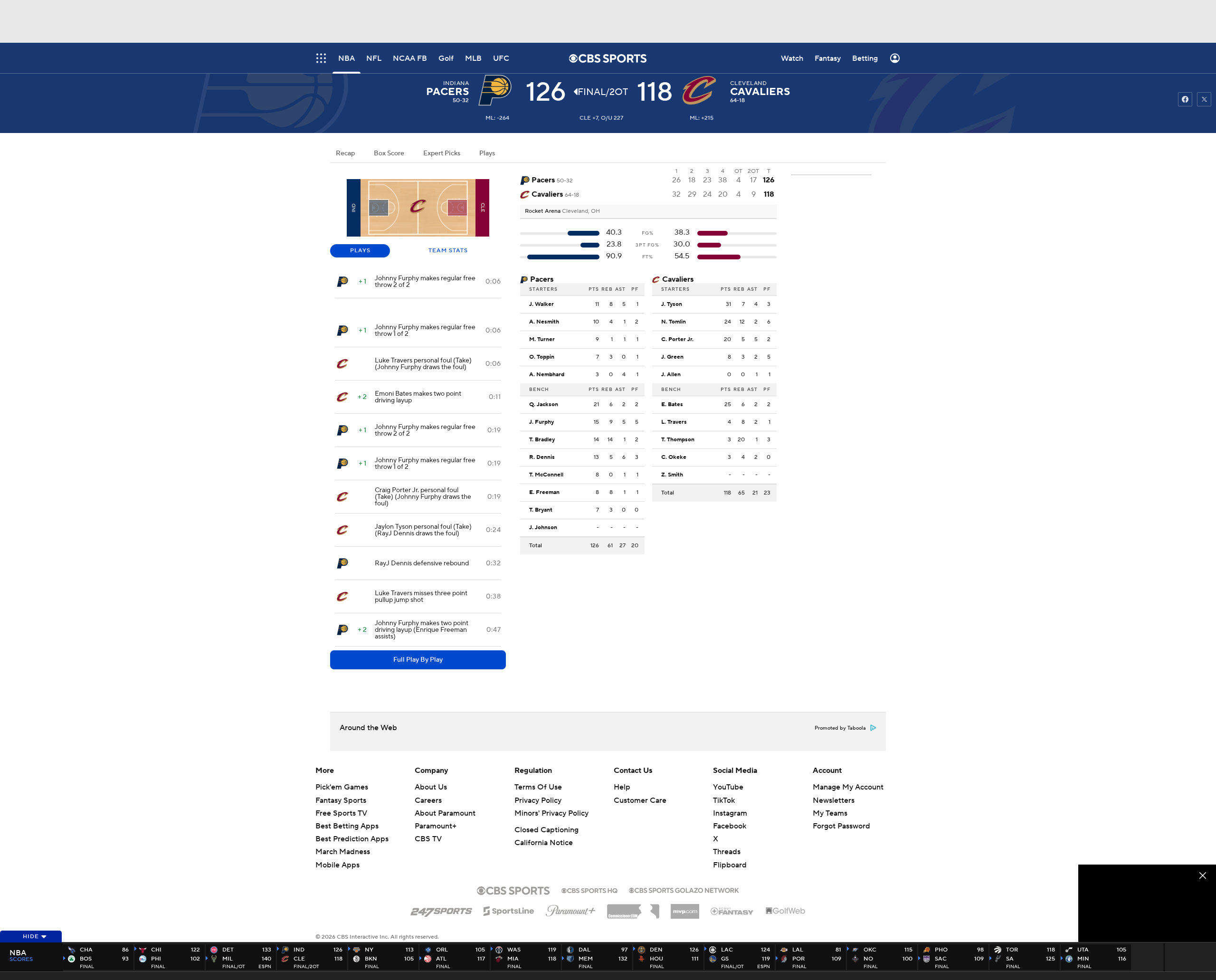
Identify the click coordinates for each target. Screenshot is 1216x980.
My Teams (830, 813)
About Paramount (445, 813)
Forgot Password (841, 826)
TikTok (724, 800)
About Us (431, 787)
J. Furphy (541, 422)
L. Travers (674, 422)
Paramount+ (435, 826)
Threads (727, 851)
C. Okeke (673, 457)
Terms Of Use (538, 787)
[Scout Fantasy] (732, 910)
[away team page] (497, 90)
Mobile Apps (337, 865)
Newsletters (834, 800)
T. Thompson (677, 440)
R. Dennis (542, 457)
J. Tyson (671, 304)
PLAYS (360, 250)
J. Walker (541, 304)
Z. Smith (672, 475)
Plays (487, 153)
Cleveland (748, 83)
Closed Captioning (546, 830)
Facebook (729, 826)
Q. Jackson (543, 405)
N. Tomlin (673, 322)
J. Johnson (543, 528)
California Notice (543, 842)
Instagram (730, 813)
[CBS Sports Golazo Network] (684, 889)
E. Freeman (544, 492)
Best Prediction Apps (352, 839)
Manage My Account (848, 787)
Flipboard (730, 865)
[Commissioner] (633, 908)
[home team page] (702, 90)
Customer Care (640, 800)
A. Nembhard (546, 375)
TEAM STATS (448, 250)
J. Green (672, 357)
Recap (345, 153)
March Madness (342, 851)
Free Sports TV (341, 813)
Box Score (389, 153)
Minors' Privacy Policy (551, 813)
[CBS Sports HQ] (589, 889)
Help (622, 787)
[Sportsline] (509, 909)
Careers (428, 800)
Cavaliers (760, 91)
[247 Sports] (441, 909)
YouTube (728, 787)
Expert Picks (441, 153)
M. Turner (542, 340)
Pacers (447, 91)
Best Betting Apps (347, 826)
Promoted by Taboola (840, 728)
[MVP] (685, 908)
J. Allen (671, 375)
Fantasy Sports (340, 800)
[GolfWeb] (786, 911)
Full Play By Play (418, 660)
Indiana (456, 83)
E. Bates (672, 405)
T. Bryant (540, 510)
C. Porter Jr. (677, 340)
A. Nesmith (544, 322)
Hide (31, 936)
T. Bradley (542, 440)
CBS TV (428, 839)
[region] (1147, 903)
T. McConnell (546, 475)
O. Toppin (541, 357)
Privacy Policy (537, 800)
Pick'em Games (341, 787)
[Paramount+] (571, 908)
